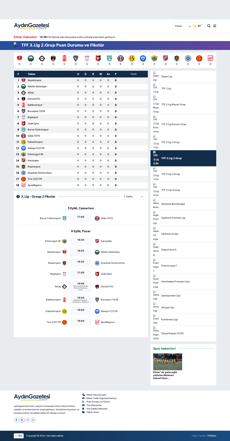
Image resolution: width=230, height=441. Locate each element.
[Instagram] (27, 420)
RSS (20, 436)
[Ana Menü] (213, 26)
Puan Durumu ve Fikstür (98, 402)
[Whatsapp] (33, 420)
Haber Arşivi (93, 412)
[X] (22, 420)
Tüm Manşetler (94, 405)
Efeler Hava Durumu (96, 395)
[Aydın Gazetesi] (32, 26)
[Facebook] (16, 420)
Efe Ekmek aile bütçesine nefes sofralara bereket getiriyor (77, 37)
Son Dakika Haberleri (97, 409)
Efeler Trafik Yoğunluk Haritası (102, 398)
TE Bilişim (211, 436)
